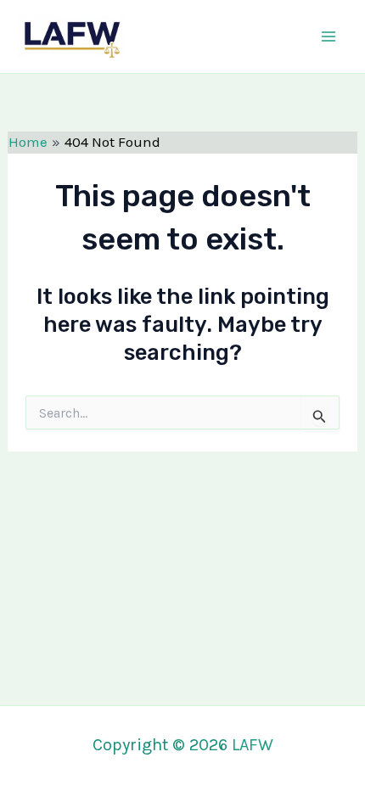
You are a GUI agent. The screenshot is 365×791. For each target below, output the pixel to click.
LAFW (169, 36)
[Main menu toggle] (329, 36)
